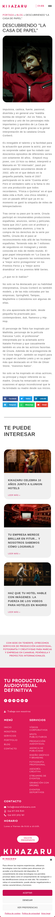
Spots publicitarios (38, 735)
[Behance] (26, 700)
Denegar (28, 900)
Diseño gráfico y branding (39, 756)
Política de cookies (13, 913)
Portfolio (10, 740)
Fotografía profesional (37, 763)
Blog (20, 15)
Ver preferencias (27, 907)
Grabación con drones (39, 784)
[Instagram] (9, 700)
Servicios (10, 736)
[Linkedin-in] (22, 700)
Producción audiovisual (37, 742)
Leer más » (14, 495)
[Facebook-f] (5, 700)
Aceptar (27, 893)
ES (42, 6)
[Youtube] (18, 700)
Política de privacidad (31, 913)
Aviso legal (45, 913)
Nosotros (10, 732)
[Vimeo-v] (13, 700)
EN (39, 6)
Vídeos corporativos (39, 728)
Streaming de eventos (38, 777)
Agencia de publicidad (36, 749)
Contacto (10, 749)
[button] (51, 859)
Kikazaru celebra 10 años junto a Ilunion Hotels (25, 484)
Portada (8, 15)
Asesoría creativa (35, 770)
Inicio (8, 727)
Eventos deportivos (37, 791)
